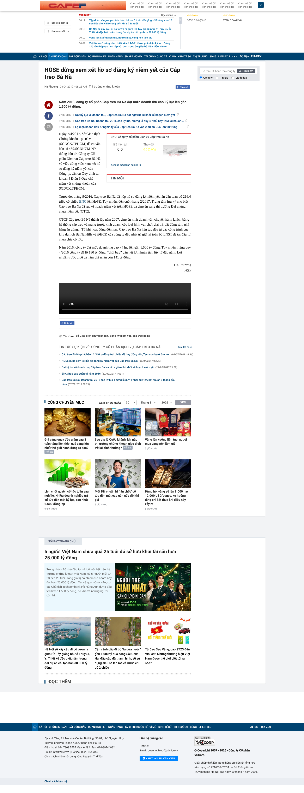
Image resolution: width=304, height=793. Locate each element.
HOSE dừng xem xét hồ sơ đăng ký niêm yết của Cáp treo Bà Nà (111, 361)
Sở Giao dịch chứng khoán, (92, 336)
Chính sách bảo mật (56, 781)
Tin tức (224, 77)
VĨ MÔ (172, 56)
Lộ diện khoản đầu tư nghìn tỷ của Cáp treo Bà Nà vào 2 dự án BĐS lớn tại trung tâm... (126, 127)
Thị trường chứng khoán (104, 86)
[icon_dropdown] (261, 5)
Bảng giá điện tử (59, 23)
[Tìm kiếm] (246, 71)
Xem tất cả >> (185, 347)
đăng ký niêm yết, (121, 336)
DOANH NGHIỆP (97, 56)
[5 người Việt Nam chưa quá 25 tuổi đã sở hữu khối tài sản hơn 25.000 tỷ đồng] (153, 587)
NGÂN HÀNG (115, 56)
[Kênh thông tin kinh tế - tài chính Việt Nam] (83, 5)
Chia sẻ (184, 87)
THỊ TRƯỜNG (200, 56)
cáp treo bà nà (141, 336)
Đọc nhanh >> (168, 15)
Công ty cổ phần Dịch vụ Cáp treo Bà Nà (125, 347)
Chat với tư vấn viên (160, 758)
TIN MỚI (117, 178)
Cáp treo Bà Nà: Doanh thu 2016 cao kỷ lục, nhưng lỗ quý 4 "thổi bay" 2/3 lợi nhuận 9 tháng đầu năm (118, 382)
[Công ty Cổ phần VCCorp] (227, 741)
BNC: (140, 137)
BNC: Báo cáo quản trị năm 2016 (93, 373)
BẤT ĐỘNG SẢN (77, 56)
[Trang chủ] (35, 56)
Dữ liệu (244, 56)
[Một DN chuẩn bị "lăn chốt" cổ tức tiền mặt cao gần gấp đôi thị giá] (118, 473)
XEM (183, 402)
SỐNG (212, 56)
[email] (48, 127)
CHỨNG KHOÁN (58, 56)
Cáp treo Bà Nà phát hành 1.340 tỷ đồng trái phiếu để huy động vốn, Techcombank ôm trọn (127, 354)
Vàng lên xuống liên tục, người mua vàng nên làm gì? (166, 442)
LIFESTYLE (224, 56)
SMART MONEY (133, 56)
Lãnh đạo (241, 77)
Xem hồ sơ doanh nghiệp (125, 164)
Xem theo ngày (110, 403)
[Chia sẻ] (48, 116)
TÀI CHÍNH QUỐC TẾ (155, 56)
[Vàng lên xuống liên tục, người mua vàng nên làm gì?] (168, 422)
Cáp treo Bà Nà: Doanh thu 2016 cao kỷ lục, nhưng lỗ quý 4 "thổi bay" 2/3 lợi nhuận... (129, 121)
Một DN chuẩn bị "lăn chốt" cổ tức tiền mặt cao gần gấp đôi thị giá (117, 496)
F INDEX (256, 56)
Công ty (208, 77)
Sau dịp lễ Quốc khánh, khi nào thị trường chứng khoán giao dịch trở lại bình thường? (118, 444)
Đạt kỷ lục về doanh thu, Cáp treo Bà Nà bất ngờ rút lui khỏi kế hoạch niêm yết (125, 115)
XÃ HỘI (43, 56)
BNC (82, 201)
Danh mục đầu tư (60, 31)
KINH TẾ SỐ (184, 56)
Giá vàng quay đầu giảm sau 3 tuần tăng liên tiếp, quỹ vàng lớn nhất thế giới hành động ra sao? (66, 444)
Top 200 (266, 727)
